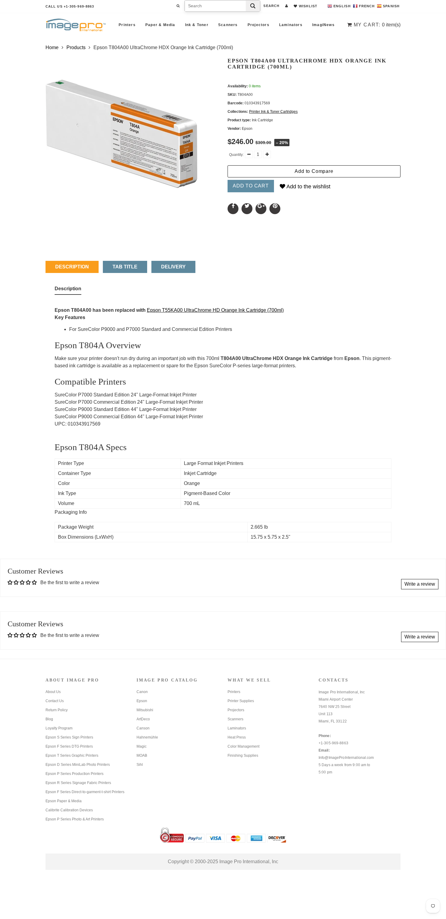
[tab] (68, 290)
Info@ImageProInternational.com (346, 758)
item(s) (377, 24)
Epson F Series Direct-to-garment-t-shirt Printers (85, 792)
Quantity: (236, 155)
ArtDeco (143, 719)
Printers (127, 25)
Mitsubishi (145, 710)
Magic (142, 746)
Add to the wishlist (307, 186)
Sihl (140, 764)
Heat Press (237, 737)
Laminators (290, 25)
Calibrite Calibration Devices (69, 810)
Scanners (228, 25)
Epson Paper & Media (64, 801)
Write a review (419, 584)
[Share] (233, 208)
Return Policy (57, 710)
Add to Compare (314, 171)
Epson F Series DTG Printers (69, 746)
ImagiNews (323, 25)
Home (52, 47)
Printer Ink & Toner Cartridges (273, 111)
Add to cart (251, 185)
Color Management (243, 746)
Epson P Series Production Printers (74, 774)
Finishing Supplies (243, 755)
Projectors (258, 25)
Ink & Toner (196, 25)
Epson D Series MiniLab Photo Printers (78, 764)
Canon (142, 692)
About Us (53, 692)
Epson (142, 701)
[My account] (286, 6)
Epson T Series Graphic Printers (72, 755)
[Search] (253, 6)
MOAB (142, 755)
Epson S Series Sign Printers (69, 737)
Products (76, 47)
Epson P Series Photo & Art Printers (75, 819)
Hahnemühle (147, 737)
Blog (49, 719)
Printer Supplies (241, 701)
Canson (143, 728)
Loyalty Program (59, 728)
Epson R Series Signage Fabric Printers (78, 783)
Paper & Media (160, 25)
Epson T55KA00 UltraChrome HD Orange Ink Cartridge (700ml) (215, 310)
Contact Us (55, 701)
